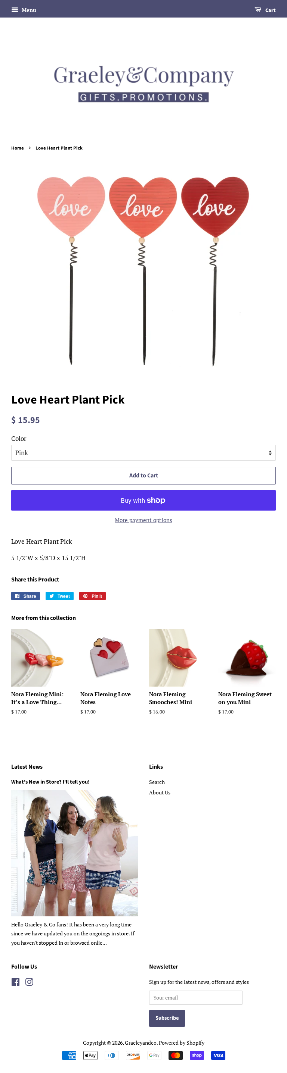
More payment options (143, 520)
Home (17, 148)
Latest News (27, 767)
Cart (270, 10)
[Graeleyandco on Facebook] (15, 983)
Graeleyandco (141, 1042)
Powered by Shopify (181, 1042)
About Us (159, 792)
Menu (28, 9)
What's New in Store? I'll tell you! (50, 782)
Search (157, 781)
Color (19, 438)
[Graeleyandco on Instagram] (29, 983)
